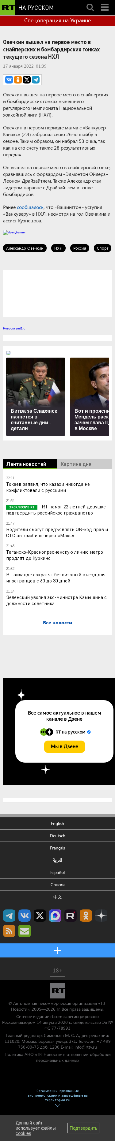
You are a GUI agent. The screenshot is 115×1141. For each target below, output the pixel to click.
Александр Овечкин (25, 248)
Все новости (57, 622)
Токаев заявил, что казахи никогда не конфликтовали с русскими (48, 487)
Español (57, 872)
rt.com (56, 1016)
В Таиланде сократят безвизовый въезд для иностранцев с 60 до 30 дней (55, 577)
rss (9, 931)
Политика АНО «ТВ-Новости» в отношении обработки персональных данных (58, 1057)
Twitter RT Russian (40, 915)
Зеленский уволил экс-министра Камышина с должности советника (56, 600)
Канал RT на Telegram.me (9, 915)
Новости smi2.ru (14, 328)
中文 (57, 897)
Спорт (102, 248)
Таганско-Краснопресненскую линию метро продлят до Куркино (54, 554)
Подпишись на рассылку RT (24, 931)
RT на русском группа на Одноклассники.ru (86, 915)
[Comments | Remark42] (57, 293)
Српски (58, 884)
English (57, 823)
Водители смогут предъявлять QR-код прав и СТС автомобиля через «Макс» (57, 532)
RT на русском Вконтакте (24, 915)
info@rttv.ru (86, 1047)
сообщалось (30, 207)
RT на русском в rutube (70, 915)
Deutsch (57, 835)
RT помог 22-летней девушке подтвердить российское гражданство (56, 509)
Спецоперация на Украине (57, 20)
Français (57, 848)
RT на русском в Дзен (101, 915)
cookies (23, 1133)
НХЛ (58, 248)
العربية (57, 860)
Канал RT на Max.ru (55, 915)
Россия (79, 248)
